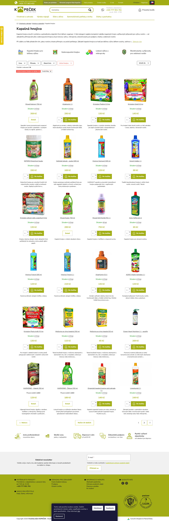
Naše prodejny (88, 3)
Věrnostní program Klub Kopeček (69, 3)
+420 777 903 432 (26, 3)
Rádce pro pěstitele (50, 3)
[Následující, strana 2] (144, 422)
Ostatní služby (101, 3)
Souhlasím (110, 508)
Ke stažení (90, 488)
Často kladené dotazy (59, 482)
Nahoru (24, 423)
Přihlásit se (94, 468)
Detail (33, 120)
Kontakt (120, 3)
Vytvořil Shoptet (136, 519)
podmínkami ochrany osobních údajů (117, 463)
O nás (112, 3)
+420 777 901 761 (114, 10)
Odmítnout (98, 508)
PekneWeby (148, 519)
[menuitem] (25, 16)
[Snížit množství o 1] (61, 121)
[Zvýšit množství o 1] (61, 118)
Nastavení (59, 516)
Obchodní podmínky (94, 482)
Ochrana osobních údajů (95, 484)
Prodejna (54, 484)
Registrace (144, 3)
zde (78, 511)
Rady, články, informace (25, 493)
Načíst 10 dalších (84, 423)
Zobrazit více (137, 42)
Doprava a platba (92, 486)
